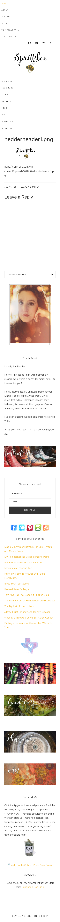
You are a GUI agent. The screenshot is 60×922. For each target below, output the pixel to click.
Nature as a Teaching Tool (18, 568)
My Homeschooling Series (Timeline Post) (26, 556)
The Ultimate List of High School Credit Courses (29, 600)
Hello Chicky (41, 916)
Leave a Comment (31, 187)
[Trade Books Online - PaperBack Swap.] (30, 865)
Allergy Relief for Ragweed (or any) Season (27, 611)
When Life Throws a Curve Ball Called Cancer (28, 617)
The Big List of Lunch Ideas (19, 606)
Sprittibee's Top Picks (33, 887)
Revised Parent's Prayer (17, 589)
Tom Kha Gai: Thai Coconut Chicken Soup (27, 594)
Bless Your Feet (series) (17, 583)
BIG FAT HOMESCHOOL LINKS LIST (24, 562)
